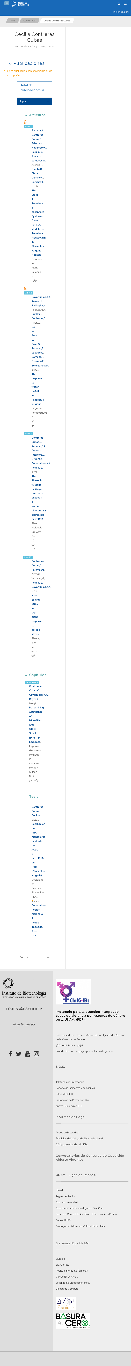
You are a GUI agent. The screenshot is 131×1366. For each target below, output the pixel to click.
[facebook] (11, 1052)
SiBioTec (60, 1258)
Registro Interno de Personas (72, 1270)
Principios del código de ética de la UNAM (79, 1138)
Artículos (37, 115)
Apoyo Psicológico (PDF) (70, 1106)
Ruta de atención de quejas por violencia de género (84, 1051)
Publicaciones (29, 63)
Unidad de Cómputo (67, 1288)
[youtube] (27, 1052)
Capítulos (37, 675)
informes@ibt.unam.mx (24, 1008)
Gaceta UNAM (63, 1220)
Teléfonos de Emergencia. (70, 1082)
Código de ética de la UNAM (71, 1144)
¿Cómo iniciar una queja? (69, 1045)
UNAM (59, 1190)
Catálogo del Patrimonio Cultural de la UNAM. (81, 1226)
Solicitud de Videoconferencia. (73, 1282)
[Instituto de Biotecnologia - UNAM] (20, 3)
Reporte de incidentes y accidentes (75, 1088)
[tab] (34, 101)
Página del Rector (65, 1196)
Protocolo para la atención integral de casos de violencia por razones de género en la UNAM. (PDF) (90, 1015)
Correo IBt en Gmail (67, 1276)
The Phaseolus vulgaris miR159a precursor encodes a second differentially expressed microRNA (39, 497)
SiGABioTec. (62, 1264)
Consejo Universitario (67, 1202)
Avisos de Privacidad (67, 1132)
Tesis (34, 797)
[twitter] (19, 1052)
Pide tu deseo (24, 1024)
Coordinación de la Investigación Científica (79, 1208)
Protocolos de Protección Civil (73, 1100)
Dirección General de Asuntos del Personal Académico (86, 1214)
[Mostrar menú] (6, 3)
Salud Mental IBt (64, 1094)
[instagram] (36, 1052)
